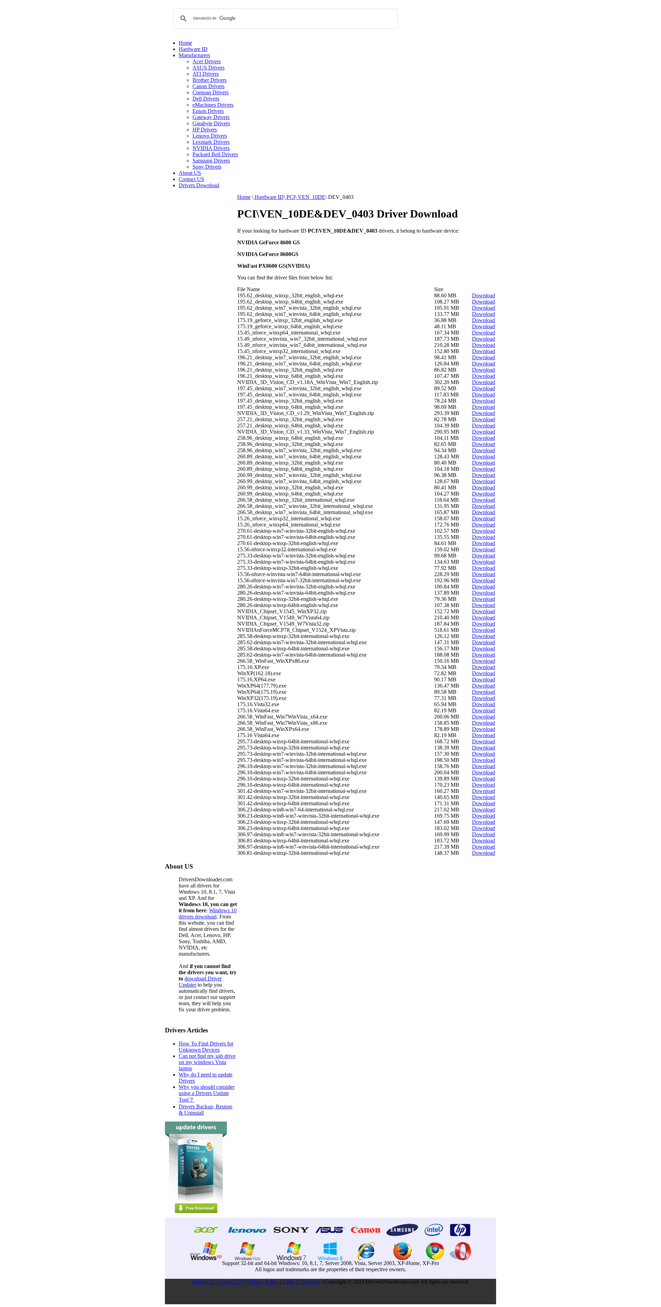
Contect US (230, 1282)
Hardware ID (193, 49)
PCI (290, 197)
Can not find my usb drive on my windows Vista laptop (207, 1062)
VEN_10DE (310, 197)
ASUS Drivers (208, 68)
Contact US (191, 179)
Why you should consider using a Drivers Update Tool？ (206, 1093)
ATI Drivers (205, 74)
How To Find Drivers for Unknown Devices (206, 1047)
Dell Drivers (205, 99)
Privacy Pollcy (263, 1282)
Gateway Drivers (211, 117)
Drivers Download (199, 185)
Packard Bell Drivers (215, 154)
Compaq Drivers (210, 92)
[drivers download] (196, 1216)
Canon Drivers (208, 86)
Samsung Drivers (211, 160)
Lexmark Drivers (211, 142)
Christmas (310, 1282)
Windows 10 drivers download (208, 913)
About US (190, 173)
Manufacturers (194, 55)
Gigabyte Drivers (211, 123)
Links (289, 1282)
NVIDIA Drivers (211, 148)
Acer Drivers (206, 61)
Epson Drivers (208, 111)
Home (185, 43)
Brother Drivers (209, 80)
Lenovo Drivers (209, 136)
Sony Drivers (206, 167)
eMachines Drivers (212, 105)
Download (483, 295)
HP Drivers (204, 129)
